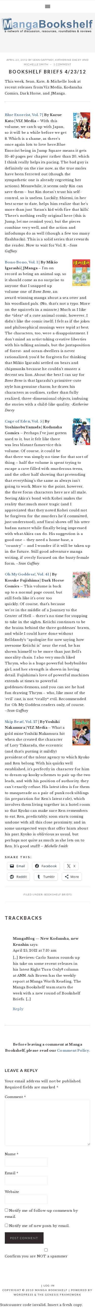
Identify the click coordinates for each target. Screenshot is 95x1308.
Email (11, 1173)
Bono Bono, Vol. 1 (21, 262)
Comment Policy (73, 1050)
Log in (49, 1285)
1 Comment (62, 64)
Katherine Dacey (68, 59)
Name (12, 1154)
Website (12, 1192)
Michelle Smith (36, 64)
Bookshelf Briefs (58, 894)
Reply (18, 1009)
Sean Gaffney (43, 59)
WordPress (23, 1294)
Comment (15, 1097)
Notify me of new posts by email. (39, 1226)
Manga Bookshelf (47, 31)
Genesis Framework (63, 1294)
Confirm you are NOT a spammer (36, 1256)
